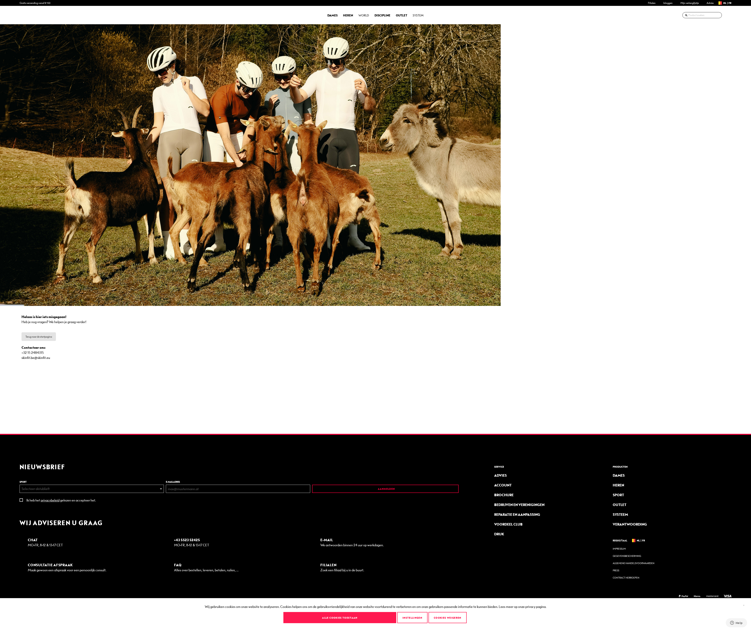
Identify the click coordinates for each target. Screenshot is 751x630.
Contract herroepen (626, 577)
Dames (619, 475)
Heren (618, 485)
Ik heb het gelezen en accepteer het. (61, 500)
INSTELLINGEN (412, 617)
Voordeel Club (508, 524)
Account (503, 485)
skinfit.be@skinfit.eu (36, 357)
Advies (710, 2)
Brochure (504, 495)
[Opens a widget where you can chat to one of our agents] (736, 623)
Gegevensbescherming (627, 556)
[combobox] (702, 15)
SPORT (23, 482)
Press (616, 570)
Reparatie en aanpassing (517, 514)
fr (730, 3)
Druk (499, 534)
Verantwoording (630, 524)
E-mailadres (173, 482)
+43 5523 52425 (187, 540)
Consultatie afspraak (50, 565)
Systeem (620, 514)
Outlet (619, 504)
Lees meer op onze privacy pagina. (522, 606)
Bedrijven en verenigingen (519, 504)
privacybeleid (50, 500)
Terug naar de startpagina (38, 336)
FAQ (177, 565)
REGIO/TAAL (620, 540)
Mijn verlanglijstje (689, 2)
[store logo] (30, 15)
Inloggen (668, 2)
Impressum (619, 548)
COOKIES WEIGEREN (447, 617)
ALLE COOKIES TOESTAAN (339, 617)
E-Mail (326, 540)
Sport (618, 495)
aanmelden (386, 488)
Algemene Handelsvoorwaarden (633, 563)
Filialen (652, 2)
